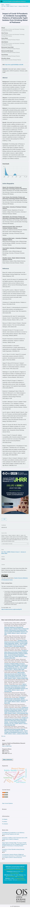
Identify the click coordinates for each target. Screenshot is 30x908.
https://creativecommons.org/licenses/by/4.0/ (11, 609)
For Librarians (5, 823)
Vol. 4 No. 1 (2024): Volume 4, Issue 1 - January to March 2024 (14, 6)
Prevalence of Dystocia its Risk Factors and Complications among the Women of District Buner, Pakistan (16, 709)
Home (2, 4)
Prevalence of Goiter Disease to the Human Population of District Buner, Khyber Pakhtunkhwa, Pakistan (16, 642)
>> (4, 736)
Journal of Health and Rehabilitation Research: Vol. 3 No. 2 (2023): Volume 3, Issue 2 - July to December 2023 (15, 645)
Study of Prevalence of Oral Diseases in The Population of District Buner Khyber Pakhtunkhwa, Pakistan (15, 685)
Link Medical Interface (19, 878)
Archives (7, 4)
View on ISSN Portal (6, 746)
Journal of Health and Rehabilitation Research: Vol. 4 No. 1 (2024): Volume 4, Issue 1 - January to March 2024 (16, 656)
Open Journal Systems (7, 803)
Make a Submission (7, 759)
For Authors (4, 821)
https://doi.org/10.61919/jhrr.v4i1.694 (14, 64)
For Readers (4, 819)
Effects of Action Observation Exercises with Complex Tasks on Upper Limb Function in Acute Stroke (15, 674)
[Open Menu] (1, 1)
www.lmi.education (21, 879)
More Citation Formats (7, 543)
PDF (4, 519)
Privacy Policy (20, 876)
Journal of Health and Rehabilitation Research (15, 1)
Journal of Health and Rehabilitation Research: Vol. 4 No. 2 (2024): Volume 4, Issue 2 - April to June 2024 (16, 633)
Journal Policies (11, 876)
